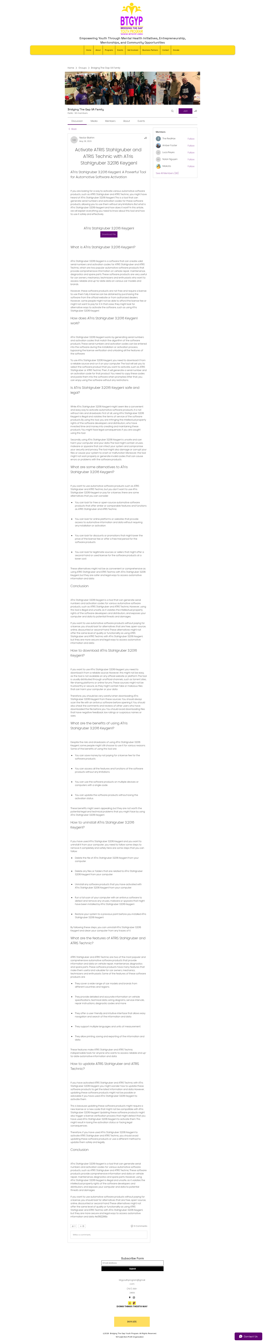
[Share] (145, 138)
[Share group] (195, 111)
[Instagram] (133, 1297)
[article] (109, 688)
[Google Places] (129, 1297)
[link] (77, 121)
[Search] (172, 111)
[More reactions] (82, 1226)
